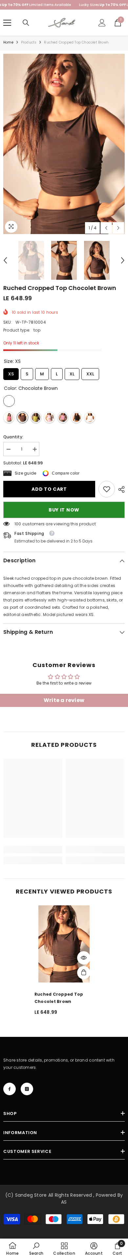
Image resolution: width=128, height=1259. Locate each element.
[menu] (7, 23)
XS (11, 372)
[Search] (26, 23)
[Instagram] (27, 1089)
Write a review (64, 700)
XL (72, 372)
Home (8, 42)
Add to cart (50, 489)
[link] (106, 489)
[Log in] (102, 22)
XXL (90, 372)
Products (29, 42)
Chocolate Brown (9, 401)
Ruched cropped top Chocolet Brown (58, 997)
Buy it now (64, 510)
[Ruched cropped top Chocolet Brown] (64, 943)
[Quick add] (83, 972)
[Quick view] (83, 957)
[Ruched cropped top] (9, 417)
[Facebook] (9, 1089)
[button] (106, 228)
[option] (64, 144)
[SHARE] (120, 489)
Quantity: (13, 437)
